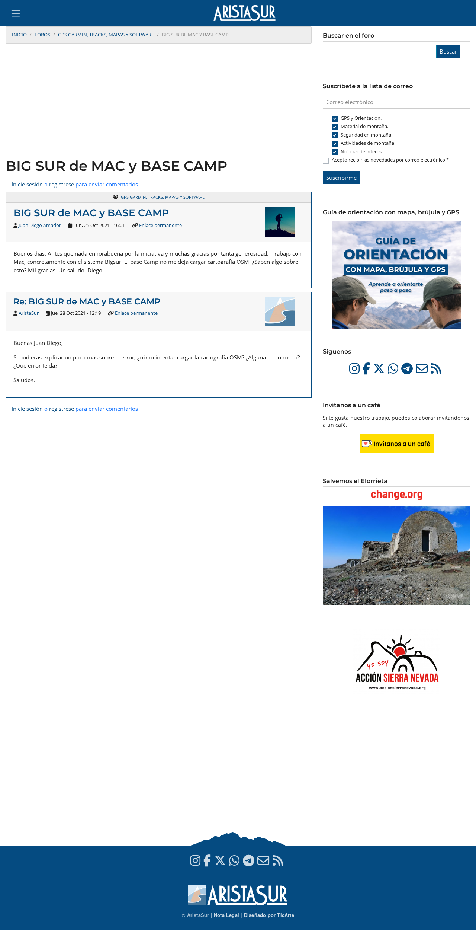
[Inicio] (247, 13)
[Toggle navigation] (15, 13)
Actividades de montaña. (368, 143)
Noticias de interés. (362, 151)
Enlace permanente (160, 225)
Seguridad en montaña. (366, 134)
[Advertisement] (159, 101)
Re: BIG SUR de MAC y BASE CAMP (86, 301)
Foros (42, 34)
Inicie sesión (27, 184)
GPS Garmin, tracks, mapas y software (106, 34)
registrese (61, 184)
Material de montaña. (364, 126)
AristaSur (29, 313)
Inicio (19, 34)
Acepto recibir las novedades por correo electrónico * (390, 159)
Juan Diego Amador (40, 225)
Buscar (448, 51)
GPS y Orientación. (361, 118)
